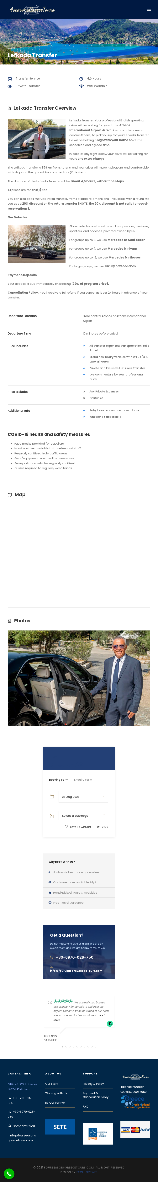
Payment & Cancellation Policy (95, 1095)
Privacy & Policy (93, 1084)
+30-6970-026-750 (74, 957)
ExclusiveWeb (87, 1172)
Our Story (51, 1084)
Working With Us (56, 1093)
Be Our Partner (55, 1103)
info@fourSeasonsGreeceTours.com (76, 971)
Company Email (24, 1126)
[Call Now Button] (9, 1173)
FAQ (85, 1106)
